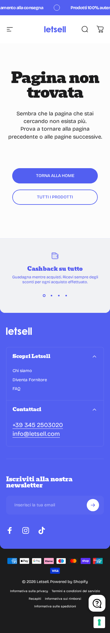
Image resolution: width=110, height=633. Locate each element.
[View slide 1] (44, 295)
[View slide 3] (58, 295)
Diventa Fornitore (30, 379)
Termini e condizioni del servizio (76, 591)
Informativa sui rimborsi (63, 599)
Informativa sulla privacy (29, 591)
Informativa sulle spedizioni (55, 606)
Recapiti (35, 599)
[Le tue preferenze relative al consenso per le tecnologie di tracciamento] (99, 622)
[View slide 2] (51, 295)
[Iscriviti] (93, 505)
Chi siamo (22, 370)
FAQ (16, 388)
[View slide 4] (66, 295)
